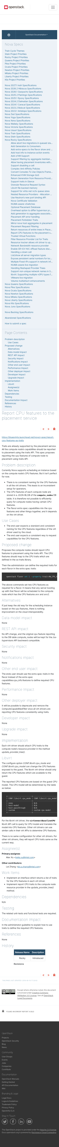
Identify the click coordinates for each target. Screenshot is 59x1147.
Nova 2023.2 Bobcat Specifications (22, 107)
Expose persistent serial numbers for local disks (34, 258)
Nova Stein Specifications (17, 136)
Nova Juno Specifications (17, 306)
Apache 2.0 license (48, 1130)
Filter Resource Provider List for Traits (29, 239)
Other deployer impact (19, 371)
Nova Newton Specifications (19, 293)
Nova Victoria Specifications (19, 127)
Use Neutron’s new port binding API (28, 197)
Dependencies (12, 393)
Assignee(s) (13, 387)
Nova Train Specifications (17, 133)
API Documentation (10, 1085)
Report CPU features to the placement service (33, 232)
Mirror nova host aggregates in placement (31, 223)
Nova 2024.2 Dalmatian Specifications (24, 101)
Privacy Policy (8, 1107)
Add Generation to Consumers (26, 146)
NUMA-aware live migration (24, 265)
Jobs (4, 1063)
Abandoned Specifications (18, 317)
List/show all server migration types (28, 255)
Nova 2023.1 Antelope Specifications (23, 111)
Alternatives (14, 348)
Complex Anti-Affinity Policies (25, 168)
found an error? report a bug (20, 1012)
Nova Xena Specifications (17, 120)
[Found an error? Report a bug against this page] (54, 429)
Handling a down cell (21, 252)
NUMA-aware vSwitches (23, 204)
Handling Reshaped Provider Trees (28, 268)
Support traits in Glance (22, 181)
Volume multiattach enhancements (28, 281)
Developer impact (16, 374)
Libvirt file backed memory (24, 188)
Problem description (15, 339)
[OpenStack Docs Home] (9, 34)
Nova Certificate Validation (24, 200)
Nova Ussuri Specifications (18, 130)
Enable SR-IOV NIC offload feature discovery (33, 248)
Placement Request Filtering (25, 226)
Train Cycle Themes (14, 50)
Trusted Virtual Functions (23, 236)
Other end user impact (19, 365)
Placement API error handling (25, 216)
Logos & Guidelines (10, 1101)
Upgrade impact (16, 377)
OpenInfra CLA (8, 1111)
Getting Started (8, 1082)
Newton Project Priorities (17, 70)
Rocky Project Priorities (16, 57)
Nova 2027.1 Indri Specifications (20, 85)
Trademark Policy (9, 1104)
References (10, 403)
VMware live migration (22, 277)
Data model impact (17, 352)
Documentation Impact (16, 400)
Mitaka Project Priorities (16, 73)
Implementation (12, 381)
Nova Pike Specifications (17, 287)
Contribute (6, 1069)
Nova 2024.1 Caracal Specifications (22, 104)
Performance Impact (18, 368)
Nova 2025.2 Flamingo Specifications (23, 95)
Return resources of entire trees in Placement (33, 229)
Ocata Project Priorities (16, 66)
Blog (4, 1044)
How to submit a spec (15, 323)
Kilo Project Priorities (15, 79)
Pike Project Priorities (15, 63)
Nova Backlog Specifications (19, 312)
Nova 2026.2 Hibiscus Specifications (23, 88)
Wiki (3, 1088)
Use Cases (13, 342)
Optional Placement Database (25, 207)
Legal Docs (6, 1098)
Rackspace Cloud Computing (43, 1132)
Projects (5, 1037)
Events (5, 1060)
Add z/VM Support (20, 156)
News (4, 1047)
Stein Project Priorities (15, 54)
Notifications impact (18, 361)
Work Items (13, 390)
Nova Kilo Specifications (17, 303)
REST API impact (16, 355)
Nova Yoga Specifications (17, 117)
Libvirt (11, 384)
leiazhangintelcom (28, 866)
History (8, 406)
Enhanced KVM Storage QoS (25, 175)
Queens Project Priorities (17, 60)
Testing (8, 397)
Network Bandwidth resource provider (30, 245)
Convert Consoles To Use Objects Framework (33, 172)
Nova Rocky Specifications (18, 139)
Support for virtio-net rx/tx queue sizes (30, 191)
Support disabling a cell (22, 165)
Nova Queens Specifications (19, 284)
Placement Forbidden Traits (24, 220)
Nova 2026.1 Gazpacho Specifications (24, 91)
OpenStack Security (10, 1041)
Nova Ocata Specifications (18, 290)
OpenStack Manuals (10, 1079)
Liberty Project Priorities (16, 76)
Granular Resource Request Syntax (28, 184)
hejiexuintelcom (24, 857)
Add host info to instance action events (30, 152)
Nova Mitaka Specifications (18, 297)
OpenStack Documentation (35, 35)
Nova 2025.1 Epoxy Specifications (22, 98)
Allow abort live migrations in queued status (32, 143)
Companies (6, 1066)
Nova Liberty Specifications (18, 300)
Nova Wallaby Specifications (19, 123)
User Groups (7, 1056)
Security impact (15, 358)
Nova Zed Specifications (17, 114)
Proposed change (13, 345)
